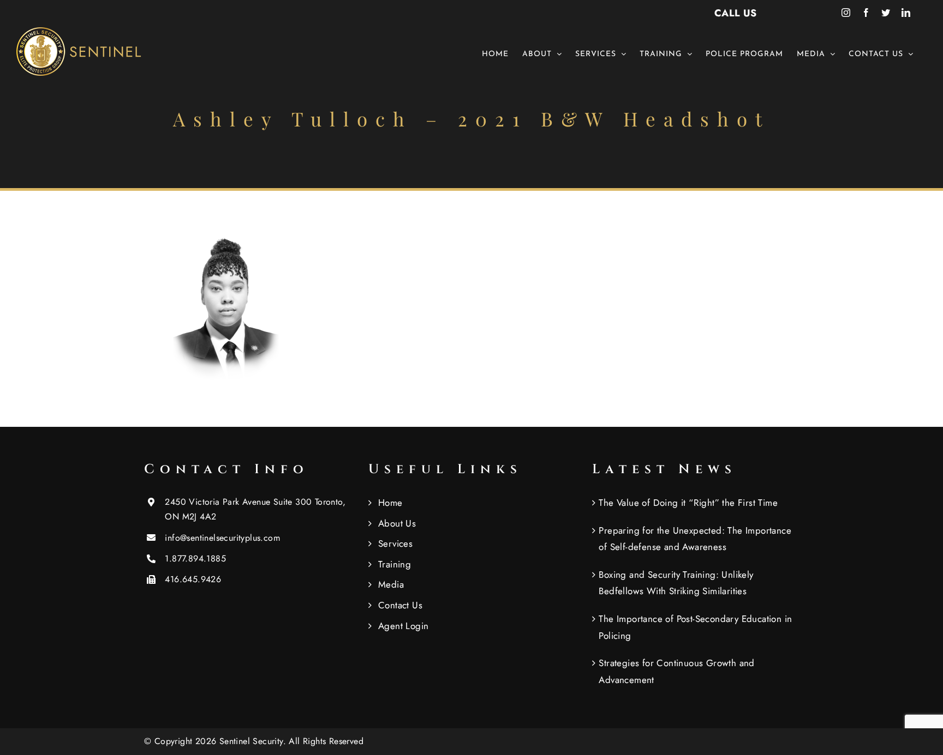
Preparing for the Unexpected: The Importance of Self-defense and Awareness (695, 539)
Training (394, 564)
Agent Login (403, 625)
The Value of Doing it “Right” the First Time (688, 502)
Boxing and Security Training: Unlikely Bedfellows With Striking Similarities (676, 583)
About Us (397, 523)
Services (395, 543)
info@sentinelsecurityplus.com (222, 537)
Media (391, 584)
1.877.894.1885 (195, 558)
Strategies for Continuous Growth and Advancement (676, 671)
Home (390, 502)
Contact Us (400, 605)
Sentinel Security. (254, 741)
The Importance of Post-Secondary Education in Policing (695, 627)
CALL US (735, 13)
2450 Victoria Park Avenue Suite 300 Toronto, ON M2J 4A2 (255, 509)
